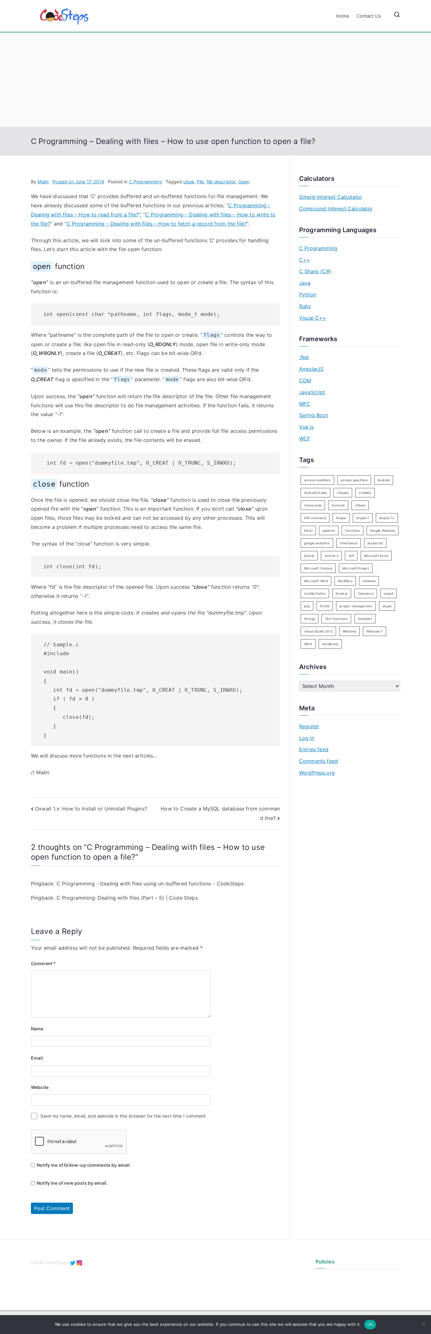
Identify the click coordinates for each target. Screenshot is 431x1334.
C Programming (145, 181)
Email (37, 1058)
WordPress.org (317, 773)
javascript (375, 543)
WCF (304, 438)
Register (309, 726)
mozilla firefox (315, 593)
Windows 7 (374, 631)
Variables (365, 619)
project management (355, 606)
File (200, 181)
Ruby (305, 306)
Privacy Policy (330, 1277)
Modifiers (345, 581)
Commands (313, 505)
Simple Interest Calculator (330, 197)
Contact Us (369, 16)
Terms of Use (329, 1288)
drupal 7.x (386, 518)
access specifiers (354, 480)
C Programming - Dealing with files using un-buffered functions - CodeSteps (150, 883)
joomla (309, 556)
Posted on (78, 181)
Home (342, 16)
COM (305, 380)
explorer (328, 530)
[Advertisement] (215, 80)
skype (387, 606)
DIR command (315, 518)
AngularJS (311, 369)
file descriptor (221, 181)
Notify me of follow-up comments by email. (84, 1165)
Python (307, 294)
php (307, 606)
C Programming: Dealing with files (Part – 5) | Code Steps (127, 898)
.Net (304, 357)
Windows (349, 631)
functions (352, 530)
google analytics (317, 543)
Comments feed (318, 761)
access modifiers (317, 480)
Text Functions (336, 619)
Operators (366, 593)
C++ (304, 260)
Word (308, 644)
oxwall (388, 593)
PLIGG (324, 606)
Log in (306, 738)
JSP (351, 556)
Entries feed (313, 749)
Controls (338, 505)
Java (305, 283)
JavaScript (312, 392)
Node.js (341, 593)
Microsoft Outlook (318, 568)
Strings (309, 619)
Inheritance (349, 543)
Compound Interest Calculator (336, 208)
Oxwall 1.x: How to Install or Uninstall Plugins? (91, 808)
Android (384, 480)
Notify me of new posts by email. (72, 1183)
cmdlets (365, 493)
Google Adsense (382, 530)
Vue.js (306, 427)
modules (369, 581)
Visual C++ (312, 318)
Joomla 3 (331, 556)
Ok (370, 1324)
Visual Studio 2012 (318, 631)
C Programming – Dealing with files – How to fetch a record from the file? (157, 223)
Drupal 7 (362, 518)
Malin (43, 181)
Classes (343, 493)
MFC (304, 404)
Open (244, 181)
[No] (423, 1324)
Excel (308, 530)
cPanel (360, 505)
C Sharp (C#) (315, 271)
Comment (43, 963)
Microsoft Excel (376, 556)
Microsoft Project (355, 568)
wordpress (330, 644)
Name (37, 1028)
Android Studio (315, 493)
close (188, 181)
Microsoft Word (316, 581)
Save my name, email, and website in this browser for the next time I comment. (123, 1116)
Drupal (341, 518)
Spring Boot (313, 415)
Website (40, 1087)
